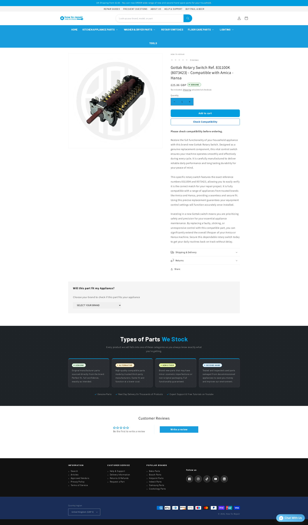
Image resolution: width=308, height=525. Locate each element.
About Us (156, 9)
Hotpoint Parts (156, 478)
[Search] (188, 18)
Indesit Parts (155, 481)
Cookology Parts (157, 488)
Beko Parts (154, 471)
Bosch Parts (155, 474)
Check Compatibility (205, 121)
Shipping (187, 89)
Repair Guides (112, 9)
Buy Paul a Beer (195, 9)
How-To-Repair (233, 513)
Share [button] (177, 269)
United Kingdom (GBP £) (83, 512)
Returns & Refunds (119, 478)
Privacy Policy (78, 481)
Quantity (175, 95)
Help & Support (173, 9)
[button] (100, 29)
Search (74, 471)
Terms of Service (79, 485)
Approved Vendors (80, 478)
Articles (75, 474)
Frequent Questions (135, 9)
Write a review (179, 429)
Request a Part (117, 481)
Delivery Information (120, 474)
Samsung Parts (156, 485)
